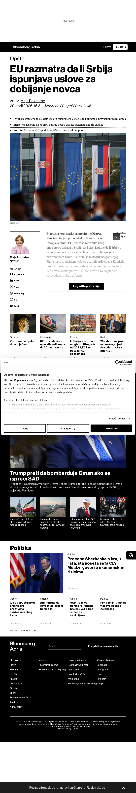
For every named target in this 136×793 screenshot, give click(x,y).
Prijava (107, 47)
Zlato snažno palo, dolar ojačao (22, 343)
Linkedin (101, 679)
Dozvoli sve (111, 428)
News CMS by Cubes (68, 728)
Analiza (14, 702)
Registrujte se (96, 787)
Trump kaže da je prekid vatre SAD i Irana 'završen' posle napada (112, 522)
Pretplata (120, 47)
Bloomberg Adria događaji (52, 669)
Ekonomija (15, 660)
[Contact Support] (131, 555)
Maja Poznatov (33, 101)
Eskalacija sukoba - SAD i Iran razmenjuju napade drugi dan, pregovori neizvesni (83, 523)
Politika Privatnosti (78, 665)
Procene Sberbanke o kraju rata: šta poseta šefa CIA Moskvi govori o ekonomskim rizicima (96, 565)
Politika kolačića (76, 674)
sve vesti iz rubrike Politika (23, 630)
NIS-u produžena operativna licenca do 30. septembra (52, 344)
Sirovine (14, 337)
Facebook (102, 665)
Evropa (73, 337)
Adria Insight (16, 707)
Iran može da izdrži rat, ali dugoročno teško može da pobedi (22, 522)
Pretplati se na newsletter (103, 646)
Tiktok (100, 683)
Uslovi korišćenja (77, 660)
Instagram (102, 669)
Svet (102, 337)
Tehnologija (16, 683)
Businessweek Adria (20, 697)
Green (13, 688)
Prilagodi (66, 428)
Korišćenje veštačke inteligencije (82, 683)
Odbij (25, 428)
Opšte (13, 598)
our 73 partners (18, 380)
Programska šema (48, 665)
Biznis (13, 665)
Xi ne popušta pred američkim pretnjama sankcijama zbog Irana (22, 609)
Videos (42, 660)
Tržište (14, 674)
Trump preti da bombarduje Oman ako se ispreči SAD (60, 475)
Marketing (73, 679)
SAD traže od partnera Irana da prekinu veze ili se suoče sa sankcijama (82, 609)
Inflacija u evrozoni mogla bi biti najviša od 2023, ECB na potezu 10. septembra (83, 347)
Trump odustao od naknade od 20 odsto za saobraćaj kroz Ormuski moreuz (52, 523)
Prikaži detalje (117, 418)
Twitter (101, 674)
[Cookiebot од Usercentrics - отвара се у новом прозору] (117, 362)
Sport (13, 693)
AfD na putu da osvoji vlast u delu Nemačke (51, 606)
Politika (20, 548)
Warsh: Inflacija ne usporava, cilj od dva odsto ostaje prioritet (112, 346)
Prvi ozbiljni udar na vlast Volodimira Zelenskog (113, 606)
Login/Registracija (86, 286)
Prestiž (13, 679)
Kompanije (45, 337)
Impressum (74, 669)
